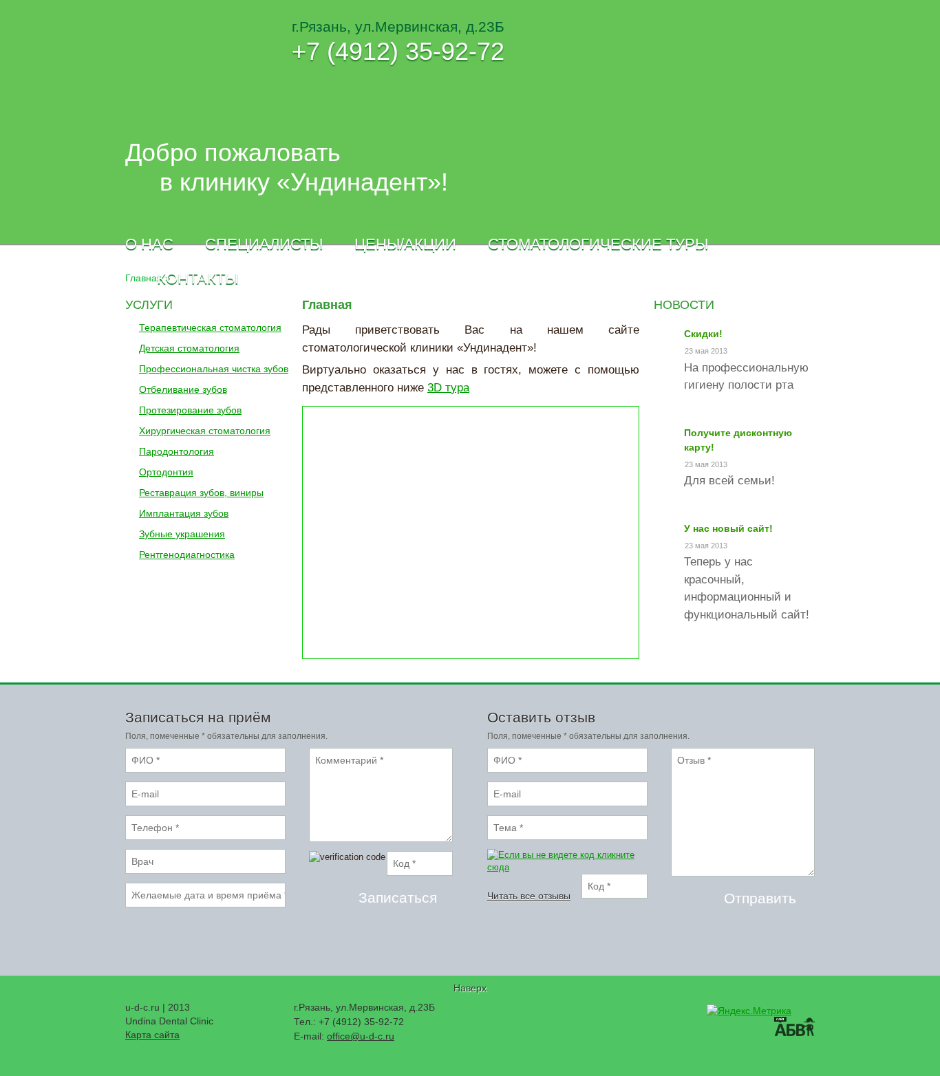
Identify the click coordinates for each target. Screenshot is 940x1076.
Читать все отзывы (528, 895)
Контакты (197, 278)
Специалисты (264, 243)
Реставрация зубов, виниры (201, 492)
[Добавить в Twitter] (581, 1012)
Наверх (470, 987)
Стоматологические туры (598, 243)
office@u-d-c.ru (360, 1036)
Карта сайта (152, 1034)
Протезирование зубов (190, 410)
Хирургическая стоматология (204, 430)
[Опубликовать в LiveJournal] (560, 1012)
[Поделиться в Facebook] (519, 1012)
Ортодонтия (166, 471)
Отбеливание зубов (183, 389)
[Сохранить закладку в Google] (539, 1012)
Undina (172, 66)
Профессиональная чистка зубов (213, 368)
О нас (149, 243)
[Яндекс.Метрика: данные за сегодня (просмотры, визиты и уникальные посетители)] (749, 1010)
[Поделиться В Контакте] (642, 1012)
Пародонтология (176, 451)
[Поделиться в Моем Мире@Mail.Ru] (601, 1012)
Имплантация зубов (183, 513)
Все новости (760, 659)
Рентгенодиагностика (187, 554)
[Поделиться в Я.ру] (663, 1012)
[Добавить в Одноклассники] (622, 1012)
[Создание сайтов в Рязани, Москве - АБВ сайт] (794, 1028)
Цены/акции (405, 243)
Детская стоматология (189, 348)
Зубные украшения (182, 533)
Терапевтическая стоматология (210, 327)
